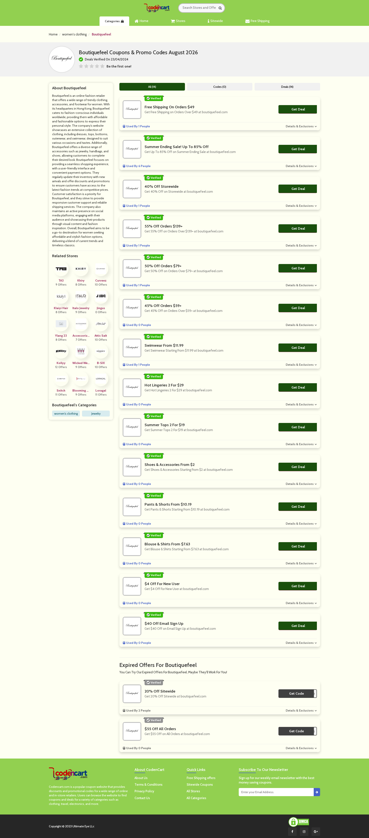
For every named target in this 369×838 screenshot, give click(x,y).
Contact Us (142, 798)
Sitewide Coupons (200, 785)
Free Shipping (260, 21)
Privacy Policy (144, 791)
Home (144, 21)
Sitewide (216, 21)
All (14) (152, 87)
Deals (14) (287, 87)
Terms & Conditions (149, 785)
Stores (180, 21)
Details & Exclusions (300, 126)
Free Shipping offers (201, 778)
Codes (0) (219, 87)
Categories (112, 21)
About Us (141, 778)
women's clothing (74, 34)
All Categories (196, 798)
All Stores (193, 791)
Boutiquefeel (101, 34)
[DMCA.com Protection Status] (298, 822)
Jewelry (96, 413)
